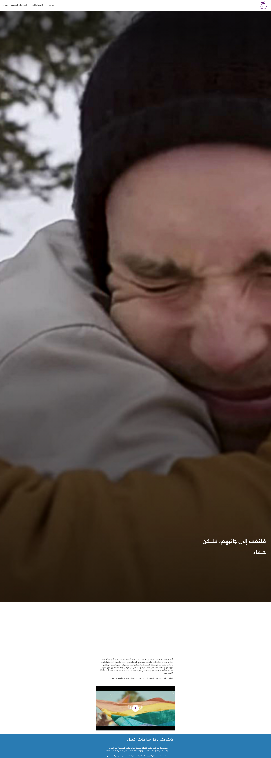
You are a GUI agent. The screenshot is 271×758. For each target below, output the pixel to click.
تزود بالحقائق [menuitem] (37, 5)
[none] (46, 5)
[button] (135, 708)
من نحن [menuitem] (51, 5)
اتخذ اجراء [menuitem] (23, 5)
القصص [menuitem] (14, 5)
